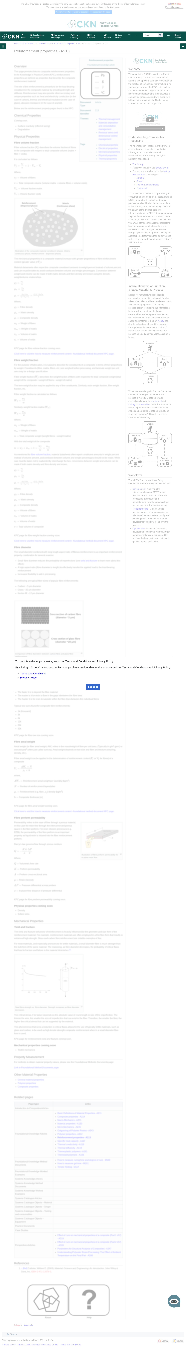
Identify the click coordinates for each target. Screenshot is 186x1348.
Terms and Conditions (33, 673)
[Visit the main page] (10, 36)
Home (23, 38)
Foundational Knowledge (57, 36)
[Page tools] (136, 35)
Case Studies (118, 36)
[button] (129, 35)
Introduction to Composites (37, 36)
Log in (168, 36)
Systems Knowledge (75, 36)
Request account (177, 36)
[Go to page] (160, 35)
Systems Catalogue (92, 36)
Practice (107, 38)
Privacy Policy (28, 677)
